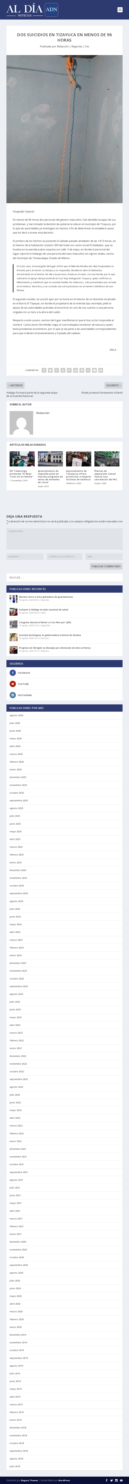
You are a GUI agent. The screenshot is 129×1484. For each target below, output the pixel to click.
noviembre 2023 (18, 970)
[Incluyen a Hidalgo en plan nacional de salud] (13, 612)
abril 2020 (15, 1303)
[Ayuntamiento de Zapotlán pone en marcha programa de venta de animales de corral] (50, 458)
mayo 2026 (16, 738)
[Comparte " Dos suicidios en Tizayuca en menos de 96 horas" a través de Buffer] (82, 370)
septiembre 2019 (19, 1358)
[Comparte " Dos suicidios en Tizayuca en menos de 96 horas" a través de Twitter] (50, 370)
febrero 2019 (17, 1412)
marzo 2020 (16, 1311)
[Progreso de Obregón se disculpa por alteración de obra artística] (13, 650)
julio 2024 (15, 908)
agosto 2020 (16, 1272)
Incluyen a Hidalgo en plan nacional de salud (43, 609)
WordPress (64, 1480)
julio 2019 (15, 1373)
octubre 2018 (17, 1443)
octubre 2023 (17, 978)
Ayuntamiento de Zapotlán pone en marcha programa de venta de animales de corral (50, 476)
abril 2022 (15, 1117)
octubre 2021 (17, 1164)
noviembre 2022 (18, 1063)
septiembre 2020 (19, 1265)
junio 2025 (15, 823)
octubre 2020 (17, 1257)
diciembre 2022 (18, 1056)
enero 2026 (16, 769)
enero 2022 (16, 1141)
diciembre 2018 (18, 1427)
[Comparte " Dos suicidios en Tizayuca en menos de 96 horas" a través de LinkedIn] (75, 370)
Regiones (76, 46)
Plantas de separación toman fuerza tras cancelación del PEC (105, 475)
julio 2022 (15, 1094)
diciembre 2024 (18, 870)
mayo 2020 (16, 1296)
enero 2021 (16, 1234)
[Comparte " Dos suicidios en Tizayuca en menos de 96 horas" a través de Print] (101, 370)
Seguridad (45, 625)
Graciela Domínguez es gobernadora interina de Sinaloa (50, 635)
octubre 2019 (17, 1350)
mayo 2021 (16, 1203)
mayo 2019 (16, 1388)
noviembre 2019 (18, 1342)
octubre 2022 (17, 1071)
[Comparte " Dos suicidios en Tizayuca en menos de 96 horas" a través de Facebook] (44, 370)
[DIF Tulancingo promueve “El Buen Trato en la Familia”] (22, 458)
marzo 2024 (16, 939)
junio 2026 (15, 730)
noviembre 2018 (18, 1435)
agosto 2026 (16, 715)
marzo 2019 (16, 1404)
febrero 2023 (17, 1040)
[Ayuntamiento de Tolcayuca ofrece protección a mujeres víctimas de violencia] (78, 458)
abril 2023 (15, 1025)
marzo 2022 (16, 1125)
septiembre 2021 (19, 1172)
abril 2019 (15, 1396)
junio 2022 (15, 1102)
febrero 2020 (17, 1319)
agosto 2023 (16, 994)
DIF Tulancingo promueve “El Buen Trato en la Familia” (21, 473)
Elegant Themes (29, 1480)
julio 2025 (15, 815)
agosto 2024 (16, 901)
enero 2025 (16, 862)
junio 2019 (15, 1381)
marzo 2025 (16, 846)
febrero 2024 (17, 947)
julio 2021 (15, 1187)
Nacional (45, 638)
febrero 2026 (17, 761)
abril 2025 (15, 839)
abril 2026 (15, 746)
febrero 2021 (17, 1226)
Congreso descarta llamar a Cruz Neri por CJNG (45, 622)
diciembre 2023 (18, 963)
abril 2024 (15, 932)
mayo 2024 (16, 924)
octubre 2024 (17, 885)
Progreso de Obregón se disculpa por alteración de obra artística (55, 647)
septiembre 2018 (19, 1450)
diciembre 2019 (18, 1334)
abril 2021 (15, 1210)
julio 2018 (15, 1466)
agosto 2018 (16, 1458)
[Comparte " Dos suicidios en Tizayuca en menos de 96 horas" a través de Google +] (56, 370)
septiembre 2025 (19, 800)
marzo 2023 (16, 1032)
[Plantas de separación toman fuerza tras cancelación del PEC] (107, 458)
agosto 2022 (16, 1086)
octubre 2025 (17, 792)
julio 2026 (15, 723)
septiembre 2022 (19, 1079)
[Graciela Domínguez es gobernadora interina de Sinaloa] (13, 637)
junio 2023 (15, 1009)
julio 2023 (15, 1001)
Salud (43, 612)
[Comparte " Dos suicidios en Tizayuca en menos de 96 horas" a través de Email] (94, 370)
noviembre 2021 (18, 1156)
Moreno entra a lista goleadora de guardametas (46, 596)
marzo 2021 (16, 1218)
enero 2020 (16, 1327)
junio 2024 (15, 916)
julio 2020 (15, 1280)
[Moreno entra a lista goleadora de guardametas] (13, 599)
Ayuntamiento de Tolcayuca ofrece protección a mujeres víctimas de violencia (78, 475)
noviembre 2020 (18, 1249)
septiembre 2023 (19, 986)
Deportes (45, 600)
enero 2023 (16, 1048)
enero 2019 (16, 1419)
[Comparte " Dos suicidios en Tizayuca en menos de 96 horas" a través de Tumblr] (63, 370)
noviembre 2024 (18, 877)
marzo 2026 (16, 754)
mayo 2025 (16, 831)
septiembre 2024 (19, 893)
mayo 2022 (16, 1110)
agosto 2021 (16, 1179)
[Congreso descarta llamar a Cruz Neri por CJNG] (13, 624)
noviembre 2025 (18, 785)
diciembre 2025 (18, 777)
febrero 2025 (17, 854)
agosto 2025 (16, 808)
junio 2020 (15, 1288)
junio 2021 (15, 1195)
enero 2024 (16, 955)
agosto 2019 (16, 1365)
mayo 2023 (16, 1017)
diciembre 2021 (18, 1148)
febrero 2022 (17, 1133)
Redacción (63, 46)
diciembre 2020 (18, 1241)
